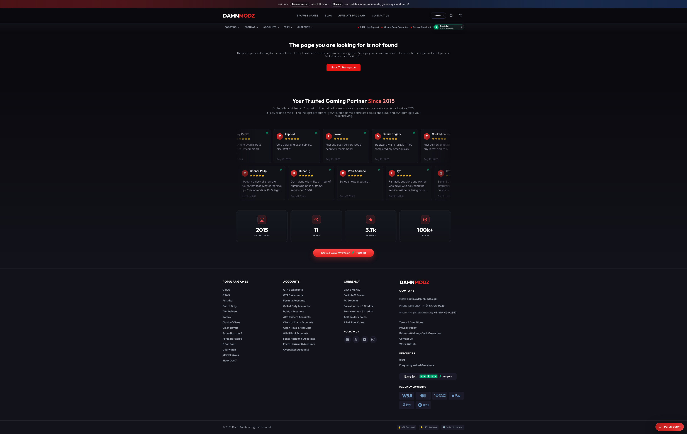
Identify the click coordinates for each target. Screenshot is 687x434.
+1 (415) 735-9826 (433, 305)
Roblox (227, 316)
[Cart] (460, 16)
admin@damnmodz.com (422, 298)
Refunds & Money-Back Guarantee (420, 333)
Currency (303, 27)
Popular (250, 27)
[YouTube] (364, 339)
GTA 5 (226, 295)
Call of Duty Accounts (296, 306)
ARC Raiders (230, 311)
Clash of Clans (231, 322)
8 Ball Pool (229, 344)
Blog (328, 15)
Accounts (269, 27)
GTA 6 (226, 289)
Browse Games (307, 15)
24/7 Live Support (369, 27)
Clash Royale (230, 327)
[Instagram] (373, 339)
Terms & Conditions (411, 322)
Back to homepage (343, 67)
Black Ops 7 (230, 360)
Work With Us (407, 344)
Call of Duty (230, 306)
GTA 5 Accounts (293, 295)
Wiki (286, 27)
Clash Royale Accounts (297, 327)
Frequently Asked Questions (416, 365)
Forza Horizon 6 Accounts (299, 344)
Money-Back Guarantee (396, 27)
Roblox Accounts (293, 311)
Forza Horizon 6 (232, 338)
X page (337, 4)
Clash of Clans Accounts (298, 322)
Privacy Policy (407, 327)
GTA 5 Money (352, 289)
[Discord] (347, 339)
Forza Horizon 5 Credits (358, 306)
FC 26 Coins (351, 300)
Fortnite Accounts (294, 300)
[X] (356, 339)
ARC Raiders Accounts (297, 316)
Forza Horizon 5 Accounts (299, 338)
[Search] (451, 16)
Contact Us (380, 15)
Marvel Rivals (231, 354)
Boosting (231, 27)
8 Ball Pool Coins (354, 322)
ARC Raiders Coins (355, 316)
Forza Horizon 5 (232, 333)
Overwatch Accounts (296, 349)
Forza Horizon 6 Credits (358, 311)
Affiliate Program (352, 15)
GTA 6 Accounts (293, 289)
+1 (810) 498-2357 (445, 312)
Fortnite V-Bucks (354, 295)
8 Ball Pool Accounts (295, 333)
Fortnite (227, 300)
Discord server (300, 4)
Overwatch (229, 349)
